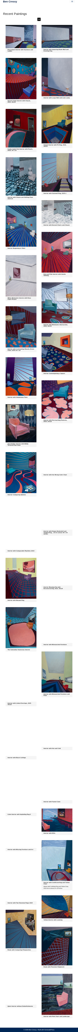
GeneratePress (49, 1030)
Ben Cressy (10, 1)
